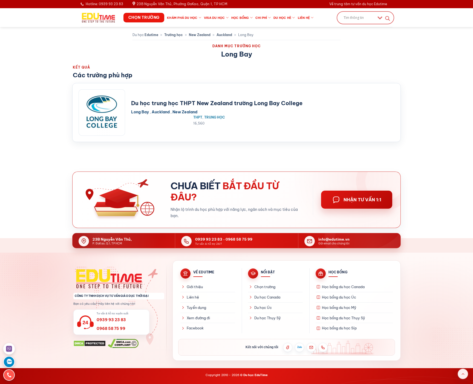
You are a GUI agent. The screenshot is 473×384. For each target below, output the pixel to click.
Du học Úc (263, 307)
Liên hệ (304, 18)
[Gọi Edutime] (323, 347)
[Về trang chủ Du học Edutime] (118, 278)
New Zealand (199, 35)
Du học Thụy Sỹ (267, 318)
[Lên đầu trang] (463, 374)
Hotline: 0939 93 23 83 (104, 4)
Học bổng (240, 18)
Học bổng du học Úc (339, 297)
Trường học (173, 35)
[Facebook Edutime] (287, 347)
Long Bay (140, 112)
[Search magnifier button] (387, 18)
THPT (197, 117)
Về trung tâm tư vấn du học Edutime (358, 4)
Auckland (224, 35)
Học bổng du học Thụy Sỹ (343, 318)
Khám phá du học (182, 18)
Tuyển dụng (196, 307)
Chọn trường (264, 287)
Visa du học (214, 18)
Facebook (195, 328)
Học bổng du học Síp (339, 328)
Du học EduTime (255, 375)
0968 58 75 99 (239, 239)
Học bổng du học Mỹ (339, 307)
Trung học (214, 117)
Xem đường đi (198, 318)
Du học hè (282, 18)
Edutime (151, 35)
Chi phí (261, 18)
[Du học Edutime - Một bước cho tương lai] (97, 17)
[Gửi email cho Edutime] (311, 347)
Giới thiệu (195, 287)
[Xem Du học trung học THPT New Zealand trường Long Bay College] (102, 112)
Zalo (299, 347)
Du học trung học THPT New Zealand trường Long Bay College (216, 103)
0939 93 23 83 (208, 239)
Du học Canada (267, 297)
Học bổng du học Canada (343, 287)
